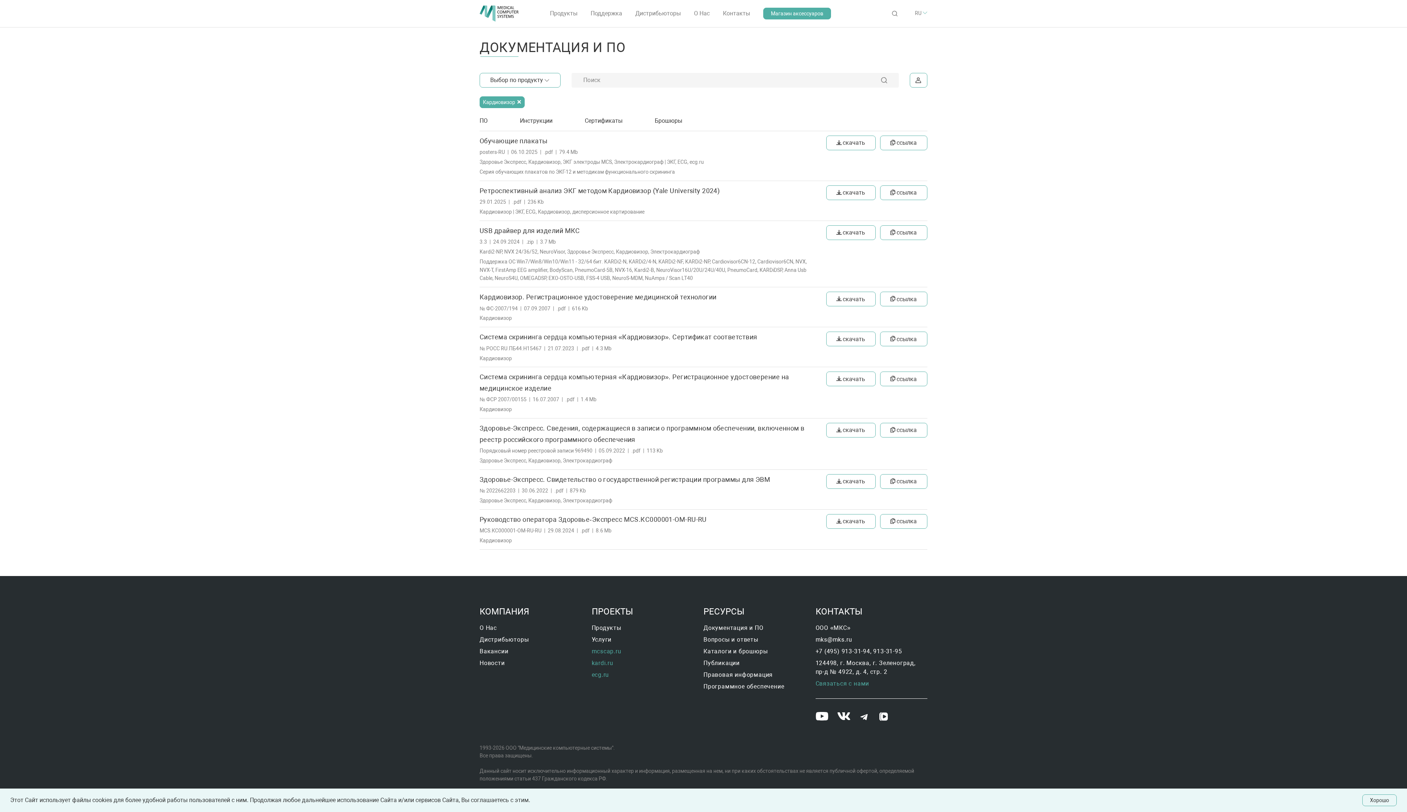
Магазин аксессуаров (797, 13)
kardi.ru (602, 663)
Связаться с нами (842, 683)
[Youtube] (823, 717)
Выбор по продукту (516, 80)
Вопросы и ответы (731, 639)
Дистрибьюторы (658, 13)
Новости (492, 663)
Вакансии (494, 651)
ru (919, 13)
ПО (484, 120)
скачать (854, 142)
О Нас (702, 13)
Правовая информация (738, 674)
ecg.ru (600, 674)
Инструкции (536, 120)
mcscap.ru (606, 651)
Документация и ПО (734, 627)
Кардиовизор (499, 102)
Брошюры (668, 120)
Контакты (736, 13)
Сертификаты (604, 120)
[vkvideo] (884, 717)
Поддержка (606, 13)
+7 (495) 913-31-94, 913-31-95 (859, 651)
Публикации (722, 663)
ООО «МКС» (833, 627)
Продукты (563, 13)
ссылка (907, 142)
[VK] (845, 717)
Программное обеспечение (744, 686)
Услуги (602, 639)
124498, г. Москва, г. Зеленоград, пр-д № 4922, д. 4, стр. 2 (866, 667)
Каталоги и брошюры (736, 651)
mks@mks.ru (834, 639)
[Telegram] (864, 718)
